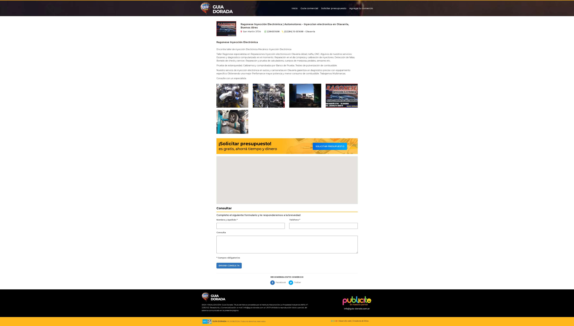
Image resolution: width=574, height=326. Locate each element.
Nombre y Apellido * (227, 220)
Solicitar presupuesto (333, 8)
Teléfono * (294, 220)
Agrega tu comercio (361, 8)
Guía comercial (309, 8)
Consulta (221, 232)
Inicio (295, 8)
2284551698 (273, 31)
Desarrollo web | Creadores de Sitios (353, 321)
